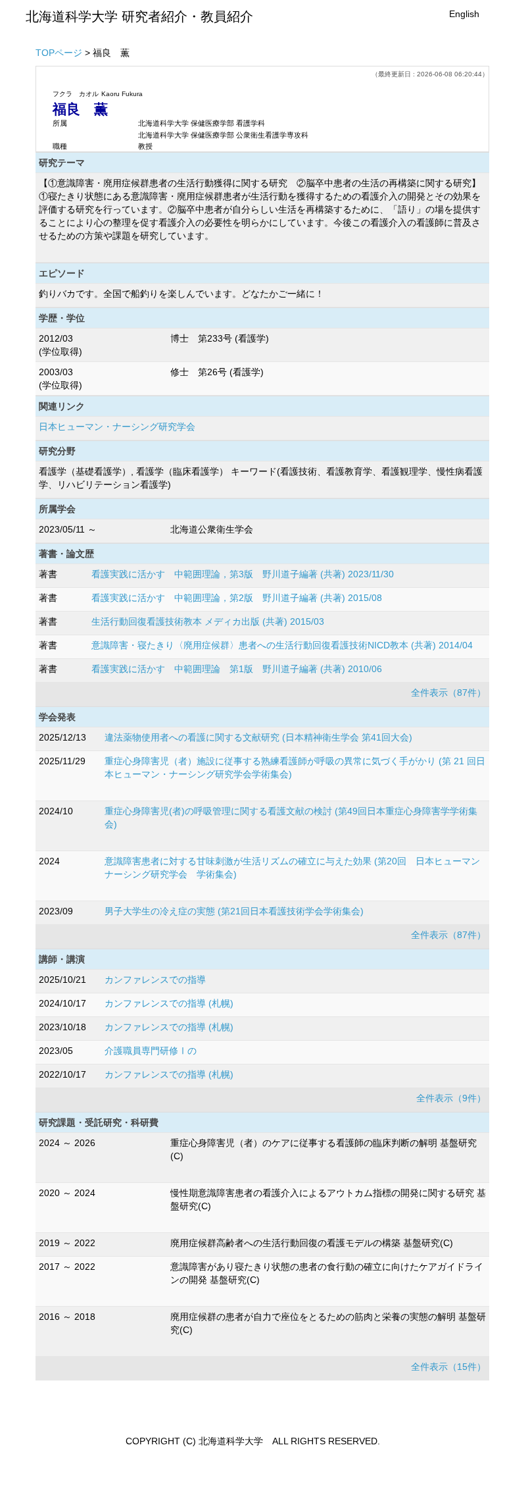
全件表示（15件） (448, 1366)
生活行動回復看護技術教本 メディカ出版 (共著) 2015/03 (207, 621)
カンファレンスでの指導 (155, 979)
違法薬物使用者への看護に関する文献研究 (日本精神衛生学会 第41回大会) (258, 737)
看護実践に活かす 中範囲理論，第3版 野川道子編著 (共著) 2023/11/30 (242, 574)
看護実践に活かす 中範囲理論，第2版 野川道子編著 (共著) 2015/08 (236, 597)
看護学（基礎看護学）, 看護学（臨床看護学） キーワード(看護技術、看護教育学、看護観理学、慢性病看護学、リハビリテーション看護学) (261, 478)
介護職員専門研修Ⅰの (151, 1050)
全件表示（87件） (448, 692)
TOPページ (59, 52)
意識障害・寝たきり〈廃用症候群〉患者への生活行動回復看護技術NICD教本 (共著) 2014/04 (282, 645)
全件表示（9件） (451, 1098)
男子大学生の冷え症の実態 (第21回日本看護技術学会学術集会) (234, 911)
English (464, 14)
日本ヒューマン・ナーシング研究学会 (117, 426)
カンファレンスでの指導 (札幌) (169, 1003)
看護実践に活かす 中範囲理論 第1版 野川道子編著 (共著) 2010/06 (236, 669)
